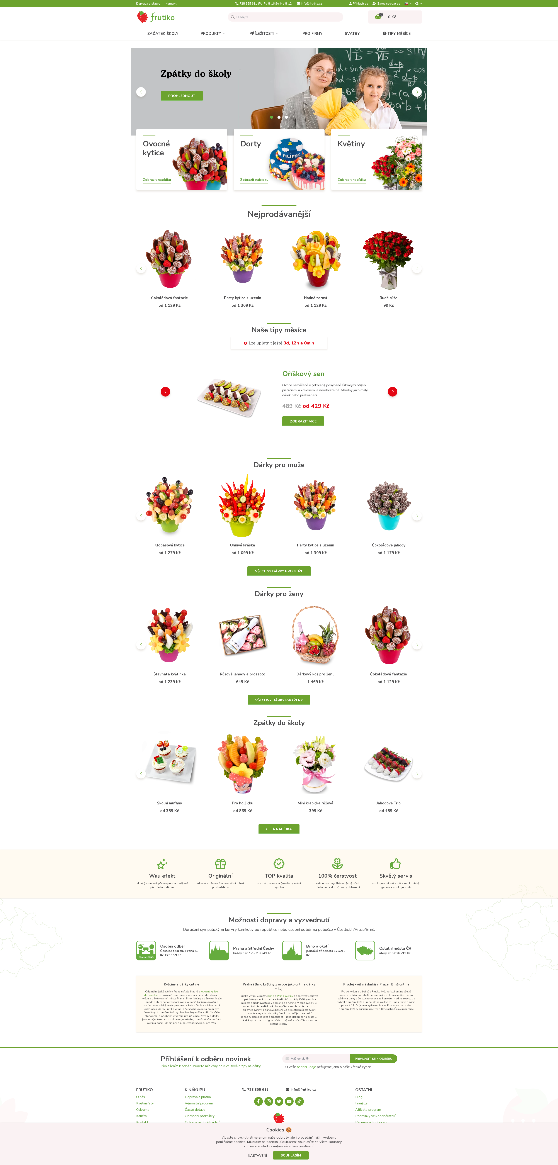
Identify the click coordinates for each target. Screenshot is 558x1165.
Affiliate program (368, 1109)
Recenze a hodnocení (371, 1122)
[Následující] (417, 92)
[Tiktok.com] (299, 1101)
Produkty (211, 33)
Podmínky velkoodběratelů (375, 1116)
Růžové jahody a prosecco (242, 674)
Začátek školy (163, 33)
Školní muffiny (169, 803)
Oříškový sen (303, 373)
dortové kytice (152, 995)
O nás (140, 1097)
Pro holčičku (242, 803)
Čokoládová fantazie (169, 297)
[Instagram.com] (268, 1101)
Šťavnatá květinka (169, 674)
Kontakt (171, 4)
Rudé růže (388, 297)
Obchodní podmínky (199, 1116)
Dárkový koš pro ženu (315, 674)
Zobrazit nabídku (157, 179)
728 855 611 (266, 4)
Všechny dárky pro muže (279, 571)
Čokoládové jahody (388, 545)
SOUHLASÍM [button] (291, 1155)
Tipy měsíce (399, 33)
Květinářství (145, 1103)
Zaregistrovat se (389, 4)
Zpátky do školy (279, 722)
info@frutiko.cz (311, 4)
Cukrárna (142, 1109)
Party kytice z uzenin (242, 297)
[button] (257, 1156)
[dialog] (279, 1144)
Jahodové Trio (388, 803)
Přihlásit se (360, 4)
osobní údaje (306, 1067)
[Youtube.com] (289, 1101)
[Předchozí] (141, 92)
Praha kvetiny (285, 996)
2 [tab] (279, 117)
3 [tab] (286, 117)
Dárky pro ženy (279, 594)
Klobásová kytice (170, 545)
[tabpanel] (279, 92)
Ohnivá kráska (242, 545)
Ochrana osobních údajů (202, 1122)
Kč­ (417, 3)
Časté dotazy (195, 1109)
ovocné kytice (209, 991)
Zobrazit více (303, 421)
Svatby (352, 33)
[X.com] (279, 1101)
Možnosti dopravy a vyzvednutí (279, 920)
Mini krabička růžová (315, 803)
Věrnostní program (199, 1103)
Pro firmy (313, 33)
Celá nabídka (279, 829)
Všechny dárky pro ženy (279, 700)
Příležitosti (262, 33)
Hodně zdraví (315, 297)
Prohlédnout (181, 95)
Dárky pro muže (279, 465)
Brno (271, 996)
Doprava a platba (148, 4)
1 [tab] (271, 117)
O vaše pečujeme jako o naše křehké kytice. (328, 1067)
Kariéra (141, 1116)
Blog (358, 1097)
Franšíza (361, 1103)
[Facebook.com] (258, 1101)
